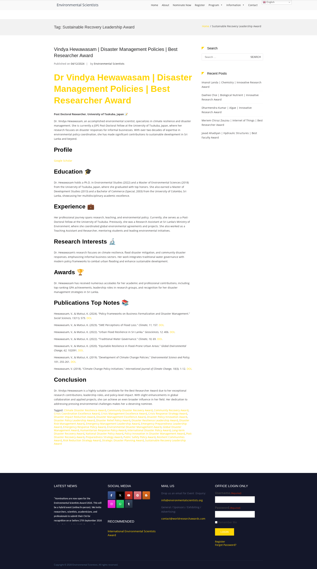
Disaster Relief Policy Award (113, 420)
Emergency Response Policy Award (84, 427)
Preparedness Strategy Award (104, 437)
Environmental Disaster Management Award (134, 427)
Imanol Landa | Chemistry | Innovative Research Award (231, 85)
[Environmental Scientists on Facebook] (111, 495)
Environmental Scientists (78, 4)
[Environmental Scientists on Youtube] (129, 495)
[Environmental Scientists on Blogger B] (146, 495)
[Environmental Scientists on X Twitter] (120, 495)
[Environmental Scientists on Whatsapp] (120, 504)
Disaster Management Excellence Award (121, 417)
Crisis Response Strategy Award (167, 413)
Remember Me (227, 522)
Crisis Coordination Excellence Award (77, 413)
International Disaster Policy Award (149, 430)
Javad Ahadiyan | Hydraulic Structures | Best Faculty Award (229, 135)
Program (214, 5)
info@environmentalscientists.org (182, 500)
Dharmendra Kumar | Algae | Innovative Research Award (227, 110)
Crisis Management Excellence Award (124, 413)
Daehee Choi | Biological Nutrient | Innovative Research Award (230, 97)
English (270, 2)
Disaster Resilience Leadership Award (155, 420)
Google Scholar (63, 160)
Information (233, 5)
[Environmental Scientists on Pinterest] (137, 495)
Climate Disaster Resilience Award (85, 410)
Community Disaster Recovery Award (130, 410)
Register (200, 5)
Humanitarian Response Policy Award (103, 430)
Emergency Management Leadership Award (113, 423)
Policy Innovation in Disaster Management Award (155, 433)
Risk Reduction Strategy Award (82, 440)
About (165, 5)
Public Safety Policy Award (139, 437)
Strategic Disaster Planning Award (123, 440)
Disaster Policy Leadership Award (74, 420)
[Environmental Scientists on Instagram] (111, 504)
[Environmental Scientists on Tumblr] (129, 504)
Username (228, 493)
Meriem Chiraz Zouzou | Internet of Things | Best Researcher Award (232, 123)
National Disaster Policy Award (104, 433)
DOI (89, 318)
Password (228, 508)
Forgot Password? (225, 545)
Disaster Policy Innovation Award (167, 417)
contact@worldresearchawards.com (183, 518)
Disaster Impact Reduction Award (74, 417)
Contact (253, 5)
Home (154, 5)
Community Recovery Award (171, 410)
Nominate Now (182, 5)
